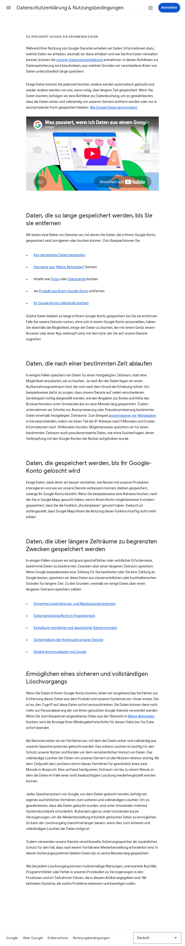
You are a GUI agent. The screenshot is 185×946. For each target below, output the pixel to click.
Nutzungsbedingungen (91, 938)
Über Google (33, 938)
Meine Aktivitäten (141, 716)
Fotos (55, 279)
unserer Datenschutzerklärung (79, 60)
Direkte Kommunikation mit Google (60, 652)
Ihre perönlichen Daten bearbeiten (59, 255)
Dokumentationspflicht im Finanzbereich (64, 616)
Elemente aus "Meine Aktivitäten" (59, 267)
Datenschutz (58, 938)
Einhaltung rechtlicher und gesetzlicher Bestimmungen (75, 628)
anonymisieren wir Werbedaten (132, 415)
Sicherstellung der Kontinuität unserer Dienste (68, 640)
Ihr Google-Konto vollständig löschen (61, 303)
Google (12, 938)
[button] (8, 7)
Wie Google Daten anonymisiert (113, 107)
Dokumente (77, 279)
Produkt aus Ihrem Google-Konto (63, 291)
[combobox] (157, 938)
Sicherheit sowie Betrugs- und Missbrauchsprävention (75, 604)
